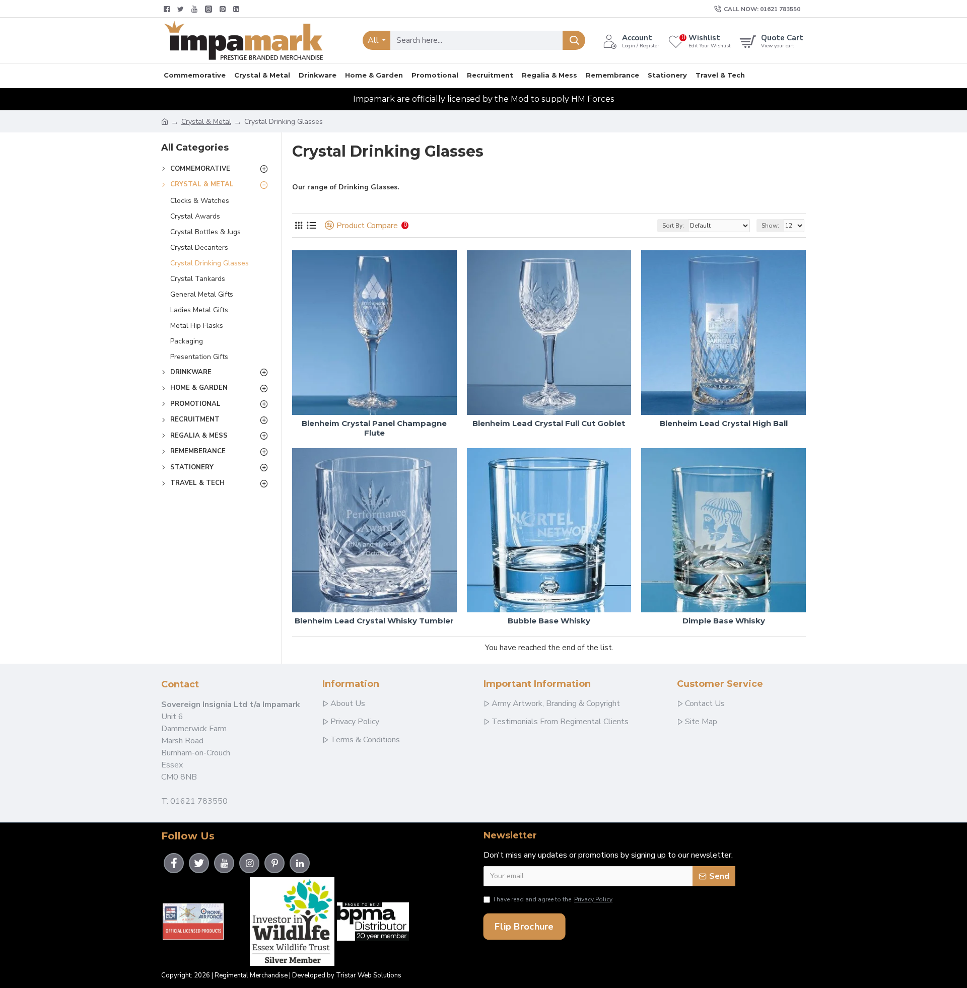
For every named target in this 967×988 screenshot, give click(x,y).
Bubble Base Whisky (549, 620)
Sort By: (673, 226)
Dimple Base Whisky (723, 620)
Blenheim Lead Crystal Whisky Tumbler (374, 620)
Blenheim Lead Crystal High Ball (724, 423)
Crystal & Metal (206, 121)
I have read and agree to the (553, 899)
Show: (770, 226)
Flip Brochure (524, 926)
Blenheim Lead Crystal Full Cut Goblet (548, 423)
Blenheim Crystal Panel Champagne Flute (374, 428)
